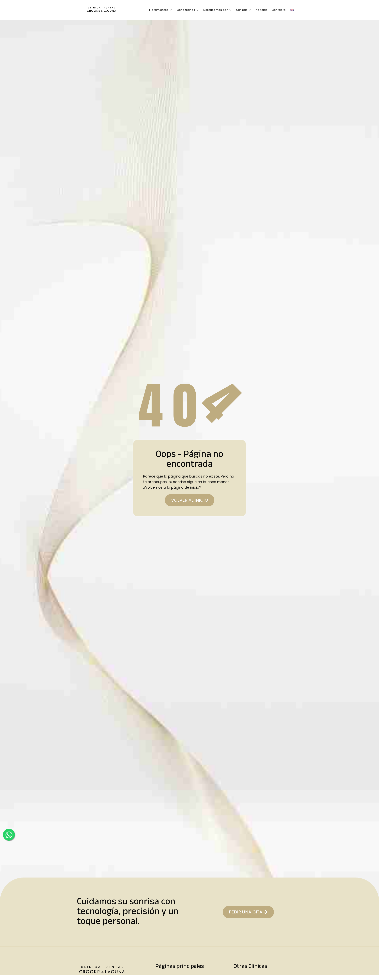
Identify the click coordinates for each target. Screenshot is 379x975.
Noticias (261, 10)
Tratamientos (158, 10)
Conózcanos (186, 10)
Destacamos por (215, 10)
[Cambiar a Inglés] (292, 9)
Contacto (279, 10)
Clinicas (241, 10)
